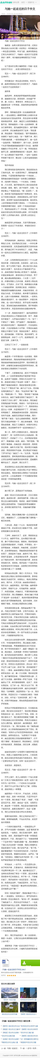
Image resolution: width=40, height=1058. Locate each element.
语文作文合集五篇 (8, 1036)
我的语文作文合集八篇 (10, 1042)
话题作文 (31, 2)
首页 (23, 2)
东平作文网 (17, 1055)
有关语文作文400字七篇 (29, 1026)
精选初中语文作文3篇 (28, 1042)
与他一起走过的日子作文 (16, 1048)
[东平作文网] (6, 2)
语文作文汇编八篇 (27, 1032)
